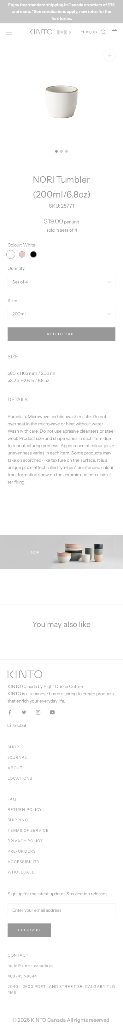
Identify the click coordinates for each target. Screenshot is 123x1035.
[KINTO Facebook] (10, 711)
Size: (12, 300)
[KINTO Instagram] (38, 711)
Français (88, 31)
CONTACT (18, 955)
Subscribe (29, 930)
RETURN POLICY (25, 809)
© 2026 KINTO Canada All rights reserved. (61, 1020)
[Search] (103, 31)
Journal (18, 757)
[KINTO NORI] (61, 552)
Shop (13, 747)
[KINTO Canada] (40, 31)
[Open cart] (114, 32)
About (15, 767)
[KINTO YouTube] (52, 711)
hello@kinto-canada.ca (31, 965)
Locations (20, 778)
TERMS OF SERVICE (28, 830)
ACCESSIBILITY (24, 861)
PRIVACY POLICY (25, 840)
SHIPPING (18, 820)
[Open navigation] (9, 31)
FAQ (12, 799)
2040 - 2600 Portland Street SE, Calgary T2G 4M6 (61, 989)
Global (19, 725)
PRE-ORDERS (22, 851)
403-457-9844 (22, 976)
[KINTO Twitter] (24, 711)
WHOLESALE (21, 872)
